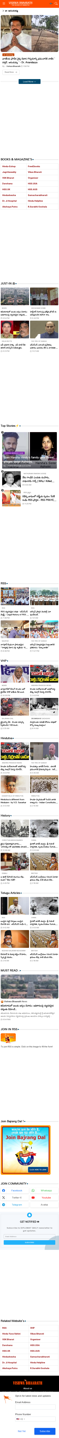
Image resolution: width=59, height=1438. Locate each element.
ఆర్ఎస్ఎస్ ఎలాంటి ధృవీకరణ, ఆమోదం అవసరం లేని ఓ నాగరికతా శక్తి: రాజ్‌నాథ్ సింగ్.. (43, 346)
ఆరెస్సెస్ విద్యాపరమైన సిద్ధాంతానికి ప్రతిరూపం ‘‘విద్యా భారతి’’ (42, 646)
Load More (28, 81)
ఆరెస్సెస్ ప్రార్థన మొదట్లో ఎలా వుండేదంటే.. (40, 613)
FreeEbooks (34, 166)
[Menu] (4, 3)
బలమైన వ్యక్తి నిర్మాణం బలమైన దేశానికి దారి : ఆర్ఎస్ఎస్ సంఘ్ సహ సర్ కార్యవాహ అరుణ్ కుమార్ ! (14, 923)
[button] (51, 3)
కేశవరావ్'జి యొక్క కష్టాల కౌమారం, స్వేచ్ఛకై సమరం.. (14, 956)
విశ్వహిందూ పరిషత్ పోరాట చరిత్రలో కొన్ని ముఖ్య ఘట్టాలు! (43, 723)
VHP (32, 1328)
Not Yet (21, 1431)
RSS (4, 1328)
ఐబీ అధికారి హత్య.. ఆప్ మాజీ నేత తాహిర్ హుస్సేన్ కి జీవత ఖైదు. (13, 346)
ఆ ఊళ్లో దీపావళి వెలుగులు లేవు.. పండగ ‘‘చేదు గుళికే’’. (13, 878)
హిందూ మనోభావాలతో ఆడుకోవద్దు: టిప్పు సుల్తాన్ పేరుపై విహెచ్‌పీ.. (43, 690)
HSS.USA (32, 183)
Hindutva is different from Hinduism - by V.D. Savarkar (13, 801)
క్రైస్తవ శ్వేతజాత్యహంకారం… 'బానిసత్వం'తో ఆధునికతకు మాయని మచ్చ (14, 845)
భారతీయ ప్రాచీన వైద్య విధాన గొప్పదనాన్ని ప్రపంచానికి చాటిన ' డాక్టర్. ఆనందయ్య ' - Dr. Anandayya (28, 60)
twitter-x (17, 1197)
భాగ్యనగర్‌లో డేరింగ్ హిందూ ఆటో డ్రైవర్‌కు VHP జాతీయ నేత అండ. (13, 690)
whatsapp (46, 1190)
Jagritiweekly (9, 172)
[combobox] (20, 1419)
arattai (44, 1204)
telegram (17, 1204)
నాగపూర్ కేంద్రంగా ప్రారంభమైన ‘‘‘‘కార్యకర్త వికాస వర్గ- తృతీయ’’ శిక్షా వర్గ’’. (14, 646)
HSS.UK (6, 189)
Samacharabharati (37, 195)
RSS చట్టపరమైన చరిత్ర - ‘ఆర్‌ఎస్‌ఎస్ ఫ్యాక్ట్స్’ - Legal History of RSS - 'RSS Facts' (14, 613)
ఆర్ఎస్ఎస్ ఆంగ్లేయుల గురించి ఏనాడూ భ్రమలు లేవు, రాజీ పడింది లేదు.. (44, 878)
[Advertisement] (29, 122)
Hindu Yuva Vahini (11, 1333)
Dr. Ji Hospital (9, 201)
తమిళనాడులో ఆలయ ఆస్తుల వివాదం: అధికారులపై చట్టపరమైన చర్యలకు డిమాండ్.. (14, 313)
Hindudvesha (9, 195)
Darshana (7, 183)
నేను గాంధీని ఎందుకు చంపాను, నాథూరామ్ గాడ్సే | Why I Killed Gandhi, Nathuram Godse (37, 479)
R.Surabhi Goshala (37, 206)
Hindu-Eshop (9, 166)
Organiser (33, 178)
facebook (16, 1190)
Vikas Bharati (35, 172)
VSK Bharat (8, 178)
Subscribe (45, 1431)
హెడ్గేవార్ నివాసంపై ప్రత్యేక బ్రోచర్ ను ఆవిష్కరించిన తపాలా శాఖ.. (43, 313)
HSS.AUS (32, 189)
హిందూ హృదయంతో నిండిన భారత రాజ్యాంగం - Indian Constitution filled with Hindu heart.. (43, 801)
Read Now (9, 72)
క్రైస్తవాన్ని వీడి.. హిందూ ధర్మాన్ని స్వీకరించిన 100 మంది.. (12, 723)
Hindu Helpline (35, 201)
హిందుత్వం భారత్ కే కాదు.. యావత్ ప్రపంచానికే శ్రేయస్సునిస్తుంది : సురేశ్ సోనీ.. (43, 768)
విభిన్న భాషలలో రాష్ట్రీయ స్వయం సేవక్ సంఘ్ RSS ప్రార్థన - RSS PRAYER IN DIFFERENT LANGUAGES (38, 498)
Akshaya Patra (9, 206)
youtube (46, 1197)
